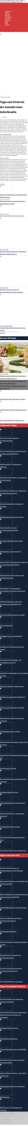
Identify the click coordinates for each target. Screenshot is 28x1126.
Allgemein (8, 11)
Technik (7, 25)
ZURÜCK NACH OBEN (7, 1114)
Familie (7, 13)
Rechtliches (6, 1122)
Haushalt (7, 14)
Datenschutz (7, 1119)
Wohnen (7, 16)
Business (7, 20)
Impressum (6, 1116)
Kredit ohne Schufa (19, 165)
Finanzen (7, 19)
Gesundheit (8, 17)
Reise (6, 23)
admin (5, 117)
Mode (6, 22)
